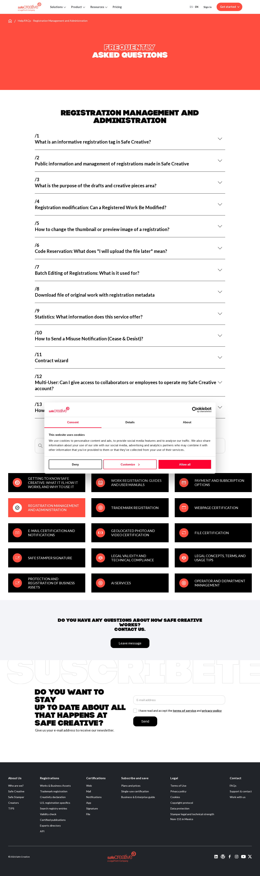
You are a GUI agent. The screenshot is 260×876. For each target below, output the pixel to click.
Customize (128, 464)
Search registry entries (53, 808)
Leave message (130, 643)
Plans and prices (130, 785)
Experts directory (50, 825)
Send (145, 721)
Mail (88, 791)
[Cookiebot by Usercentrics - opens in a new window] (194, 409)
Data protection (179, 808)
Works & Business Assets (55, 785)
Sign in (207, 7)
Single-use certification (135, 791)
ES (191, 6)
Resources (97, 7)
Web (89, 785)
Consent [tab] (73, 422)
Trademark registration (53, 791)
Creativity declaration (53, 797)
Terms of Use (178, 785)
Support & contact (241, 791)
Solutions (56, 7)
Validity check (48, 814)
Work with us (238, 797)
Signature (92, 808)
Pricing (117, 7)
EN (197, 6)
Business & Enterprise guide (138, 797)
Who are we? (16, 785)
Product (76, 7)
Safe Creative (16, 791)
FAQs (233, 785)
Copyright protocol (181, 802)
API (42, 831)
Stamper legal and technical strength (192, 814)
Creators (13, 802)
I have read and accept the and (180, 710)
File (88, 814)
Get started (228, 6)
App (88, 802)
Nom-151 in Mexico (181, 819)
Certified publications (53, 819)
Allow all (185, 464)
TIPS (11, 808)
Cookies (175, 797)
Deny (75, 464)
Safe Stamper (16, 797)
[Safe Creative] (29, 7)
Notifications (94, 797)
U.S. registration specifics (55, 802)
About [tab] (187, 422)
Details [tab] (130, 422)
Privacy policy (178, 791)
